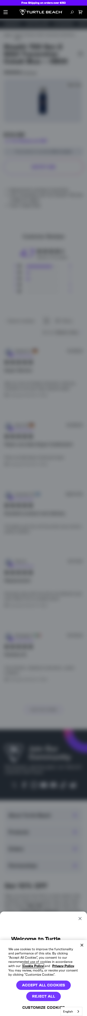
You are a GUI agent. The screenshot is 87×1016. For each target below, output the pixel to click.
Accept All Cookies (43, 985)
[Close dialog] (80, 918)
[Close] (82, 945)
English (68, 1011)
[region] (43, 978)
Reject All (43, 996)
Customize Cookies (43, 1007)
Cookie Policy (33, 966)
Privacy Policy (63, 966)
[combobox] (71, 1011)
